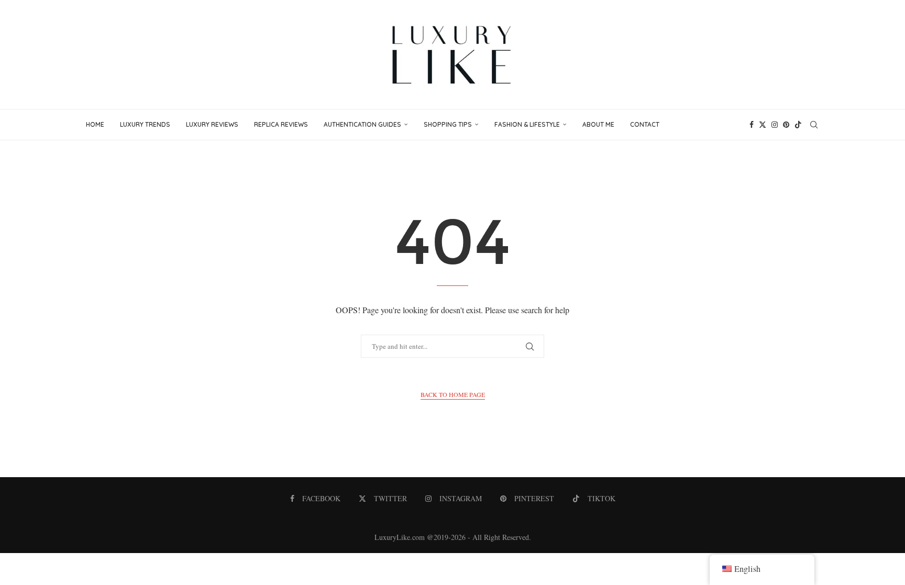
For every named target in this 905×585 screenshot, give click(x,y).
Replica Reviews (281, 124)
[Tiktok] (798, 124)
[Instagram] (774, 124)
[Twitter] (762, 124)
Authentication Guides (362, 124)
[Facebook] (751, 124)
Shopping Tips (448, 124)
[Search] (814, 124)
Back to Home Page (453, 394)
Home (95, 124)
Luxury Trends (145, 124)
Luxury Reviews (212, 124)
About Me (598, 124)
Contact (644, 124)
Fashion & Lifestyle (527, 124)
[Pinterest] (786, 124)
